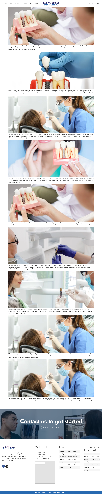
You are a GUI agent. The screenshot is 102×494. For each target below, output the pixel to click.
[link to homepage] (51, 3)
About (10, 3)
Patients (25, 3)
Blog (31, 3)
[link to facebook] (3, 466)
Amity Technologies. (63, 492)
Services (17, 3)
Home (5, 3)
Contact (36, 3)
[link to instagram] (6, 466)
